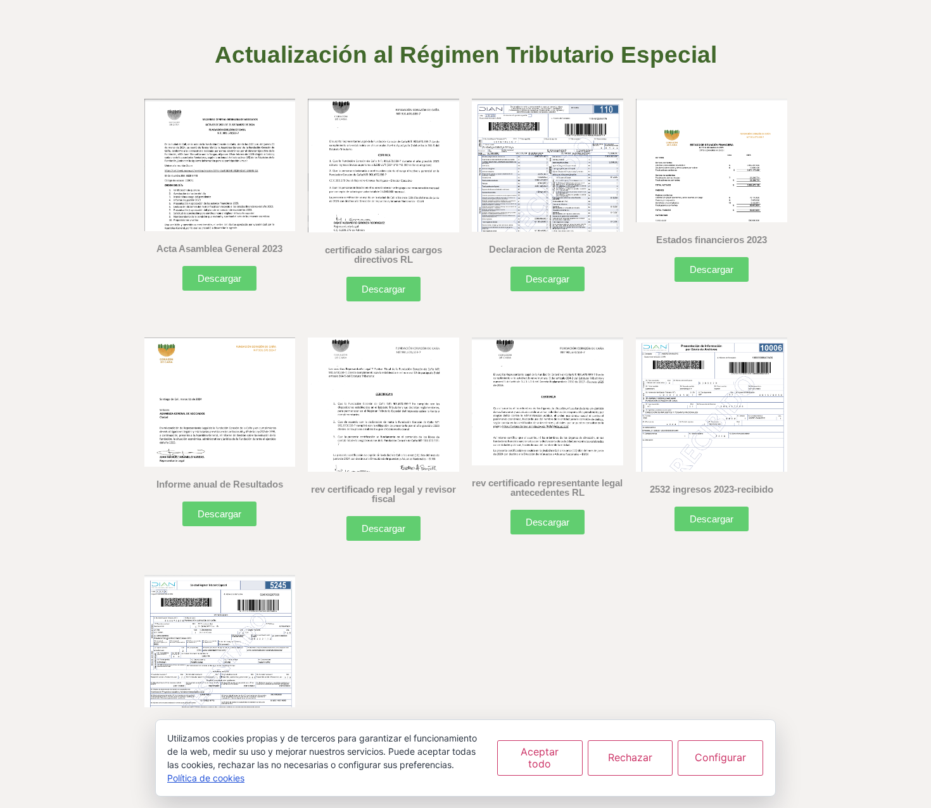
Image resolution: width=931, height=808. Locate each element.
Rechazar (630, 757)
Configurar (720, 757)
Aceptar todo (540, 757)
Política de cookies (205, 778)
